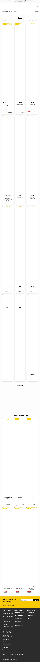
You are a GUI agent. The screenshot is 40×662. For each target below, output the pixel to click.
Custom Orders (31, 612)
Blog (29, 619)
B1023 (20, 286)
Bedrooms (19, 104)
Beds (22, 104)
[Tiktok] (9, 644)
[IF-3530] (32, 456)
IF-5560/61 (20, 102)
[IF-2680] (20, 546)
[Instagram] (6, 644)
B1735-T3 (7, 286)
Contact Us (30, 614)
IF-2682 (8, 586)
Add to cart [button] (10, 112)
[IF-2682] (8, 546)
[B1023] (20, 245)
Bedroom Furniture (19, 614)
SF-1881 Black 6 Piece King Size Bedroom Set (7, 104)
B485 (32, 286)
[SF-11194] (32, 62)
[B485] (32, 245)
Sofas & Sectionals (19, 619)
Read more (7, 203)
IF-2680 (20, 586)
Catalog (29, 618)
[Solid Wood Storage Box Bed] (7, 155)
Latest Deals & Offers (32, 615)
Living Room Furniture (19, 612)
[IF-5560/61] (20, 62)
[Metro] (20, 155)
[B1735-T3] (7, 245)
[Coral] (32, 155)
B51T (7, 307)
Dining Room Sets (19, 615)
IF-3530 (32, 497)
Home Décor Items (19, 625)
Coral (32, 195)
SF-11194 (32, 102)
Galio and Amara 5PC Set (32, 586)
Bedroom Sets (7, 106)
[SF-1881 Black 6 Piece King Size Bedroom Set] (7, 62)
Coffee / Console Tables (8, 588)
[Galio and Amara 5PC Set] (32, 546)
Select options (35, 112)
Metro (20, 195)
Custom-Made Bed (19, 621)
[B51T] (7, 299)
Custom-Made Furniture (18, 623)
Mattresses (32, 377)
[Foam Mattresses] (32, 333)
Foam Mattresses (32, 374)
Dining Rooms (32, 589)
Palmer (20, 307)
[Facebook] (3, 644)
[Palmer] (20, 299)
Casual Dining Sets (31, 588)
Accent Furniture (18, 618)
